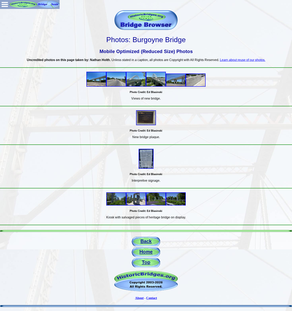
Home (146, 251)
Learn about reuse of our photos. (242, 60)
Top (146, 262)
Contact (151, 298)
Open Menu (5, 4)
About (139, 298)
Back (146, 241)
